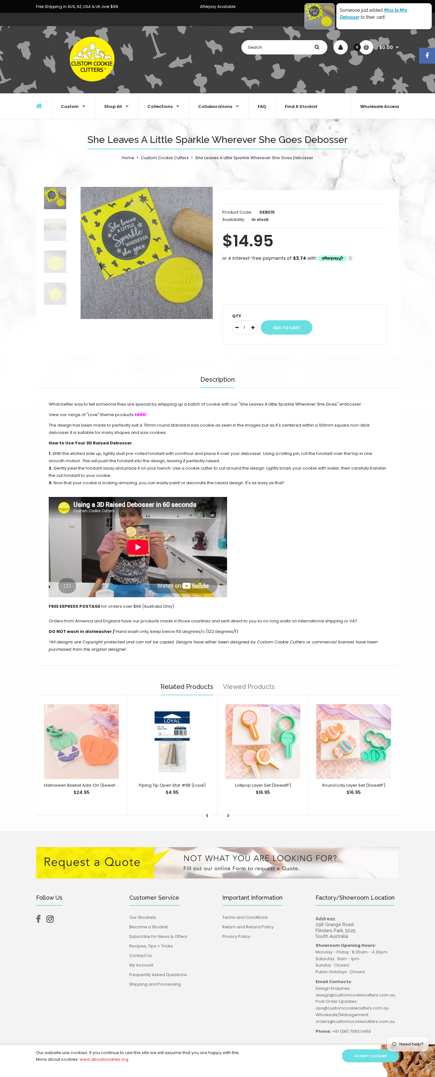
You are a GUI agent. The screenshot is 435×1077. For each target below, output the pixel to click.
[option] (147, 253)
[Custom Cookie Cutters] (93, 86)
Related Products (186, 687)
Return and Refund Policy (248, 927)
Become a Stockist (148, 927)
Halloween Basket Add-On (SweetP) (81, 785)
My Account (141, 965)
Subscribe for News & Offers (158, 936)
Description (217, 379)
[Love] (134, 415)
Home (128, 158)
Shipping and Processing (155, 984)
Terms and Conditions (245, 917)
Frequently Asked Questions (158, 975)
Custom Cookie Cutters (165, 158)
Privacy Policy (236, 936)
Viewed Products (249, 687)
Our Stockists (142, 917)
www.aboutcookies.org (104, 1059)
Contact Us (140, 956)
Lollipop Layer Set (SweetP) (263, 785)
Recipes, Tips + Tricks (151, 946)
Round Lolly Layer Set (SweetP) (353, 785)
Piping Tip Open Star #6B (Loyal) (172, 785)
